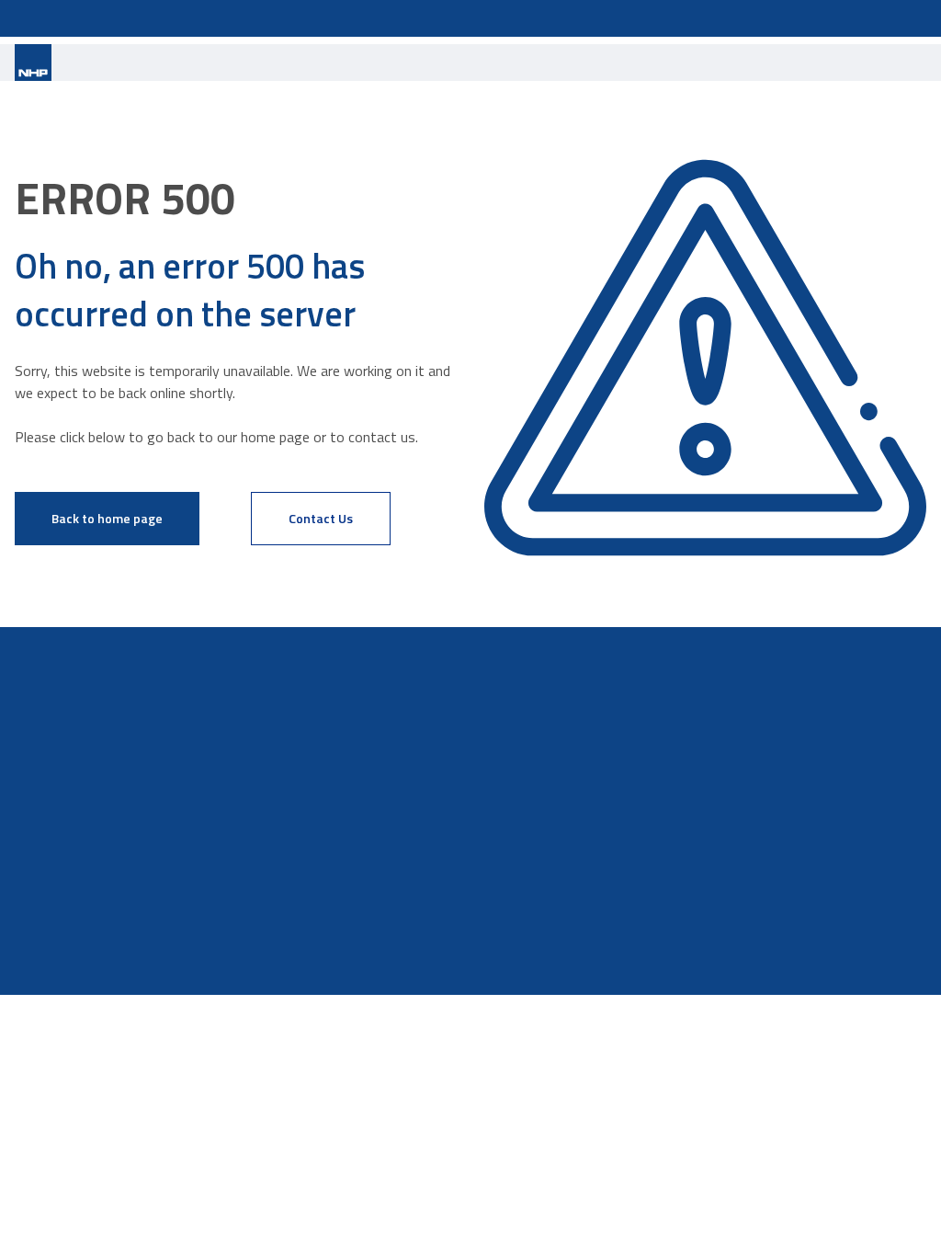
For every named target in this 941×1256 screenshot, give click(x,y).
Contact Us (321, 518)
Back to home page (107, 518)
